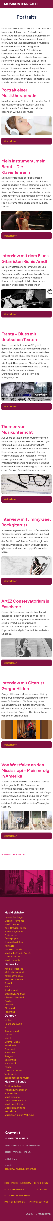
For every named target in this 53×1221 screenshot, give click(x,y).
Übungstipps (12, 938)
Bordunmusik (12, 990)
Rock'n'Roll (10, 1063)
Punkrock (10, 1052)
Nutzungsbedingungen (17, 1195)
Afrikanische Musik (15, 972)
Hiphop (8, 1020)
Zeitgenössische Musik (17, 1077)
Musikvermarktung (15, 1107)
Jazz (7, 1027)
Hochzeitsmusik (13, 1024)
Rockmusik (10, 1059)
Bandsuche (11, 1093)
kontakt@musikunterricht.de (20, 1168)
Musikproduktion (14, 1104)
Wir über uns (41, 1189)
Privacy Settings (39, 1201)
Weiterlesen (10, 141)
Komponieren (12, 956)
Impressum (25, 1182)
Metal (8, 1038)
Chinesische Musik (14, 997)
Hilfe (7, 1182)
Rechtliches (11, 1111)
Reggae (9, 1056)
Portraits (9, 946)
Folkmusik (10, 1012)
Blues (7, 986)
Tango (8, 1067)
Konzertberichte (14, 942)
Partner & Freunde (15, 1201)
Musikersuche (12, 1097)
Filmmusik (10, 1008)
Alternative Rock (14, 976)
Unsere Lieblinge (14, 917)
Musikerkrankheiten (15, 1100)
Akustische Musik (14, 979)
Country (9, 1004)
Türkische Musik (13, 1070)
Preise (14, 1182)
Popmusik (10, 1049)
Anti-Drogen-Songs (15, 928)
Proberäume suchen (16, 1090)
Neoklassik (10, 1045)
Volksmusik (11, 1074)
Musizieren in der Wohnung (19, 1115)
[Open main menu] (47, 4)
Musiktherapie (12, 960)
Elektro (8, 1001)
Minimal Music (12, 1042)
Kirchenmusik (12, 1031)
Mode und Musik (13, 949)
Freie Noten (11, 935)
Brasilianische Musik (15, 994)
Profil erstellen (13, 1086)
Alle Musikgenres (14, 968)
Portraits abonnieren (13, 854)
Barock (8, 983)
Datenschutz (41, 1182)
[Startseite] (23, 3)
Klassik (8, 1034)
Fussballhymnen (14, 931)
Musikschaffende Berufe (18, 953)
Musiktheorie (12, 924)
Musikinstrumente (14, 920)
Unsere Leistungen (14, 1189)
